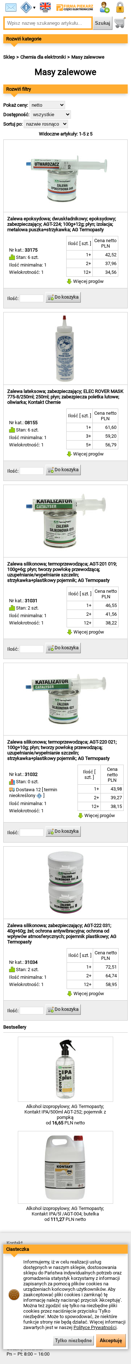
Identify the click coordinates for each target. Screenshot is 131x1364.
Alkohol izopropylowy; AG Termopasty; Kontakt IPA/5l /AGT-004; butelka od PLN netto (65, 1214)
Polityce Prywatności (95, 1327)
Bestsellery (14, 1027)
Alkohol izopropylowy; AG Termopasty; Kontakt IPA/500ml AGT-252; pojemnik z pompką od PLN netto (65, 1115)
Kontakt (15, 1243)
